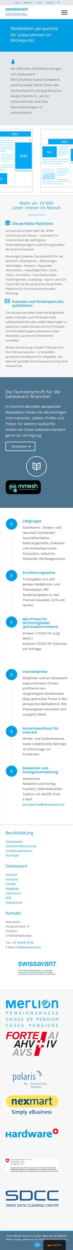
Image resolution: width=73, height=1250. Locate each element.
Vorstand (11, 879)
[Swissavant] (30, 12)
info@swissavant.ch (28, 947)
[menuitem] (17, 3)
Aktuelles (28, 2)
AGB (8, 898)
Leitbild (10, 884)
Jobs (17, 2)
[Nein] (68, 1240)
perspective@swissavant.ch (43, 804)
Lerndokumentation (18, 851)
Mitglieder (12, 889)
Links (39, 2)
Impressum (13, 893)
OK (37, 1244)
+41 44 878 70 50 (23, 943)
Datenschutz (13, 902)
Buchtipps (12, 855)
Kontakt (49, 2)
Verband (11, 875)
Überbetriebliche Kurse (20, 846)
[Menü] (63, 12)
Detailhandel (13, 841)
